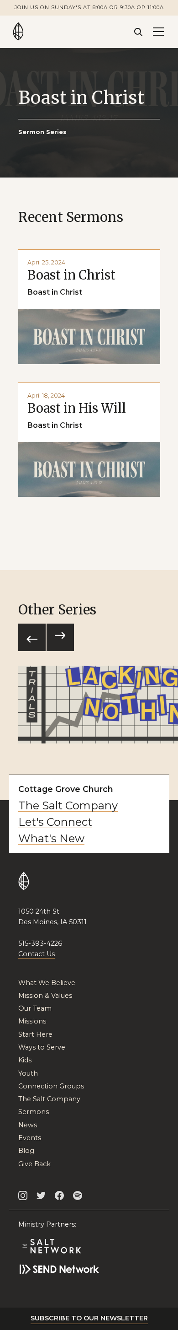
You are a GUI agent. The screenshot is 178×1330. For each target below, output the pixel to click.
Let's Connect (55, 822)
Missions (32, 1021)
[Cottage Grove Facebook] (59, 1195)
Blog (26, 1151)
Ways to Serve (41, 1047)
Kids (24, 1060)
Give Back (34, 1164)
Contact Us (36, 954)
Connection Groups (51, 1086)
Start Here (35, 1035)
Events (29, 1138)
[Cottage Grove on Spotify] (77, 1195)
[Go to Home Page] (18, 31)
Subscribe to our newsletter (89, 1318)
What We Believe (46, 983)
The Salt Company (68, 805)
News (27, 1125)
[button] (158, 31)
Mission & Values (45, 996)
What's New (51, 838)
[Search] (138, 31)
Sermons (33, 1112)
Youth (28, 1073)
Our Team (35, 1008)
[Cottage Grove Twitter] (41, 1195)
